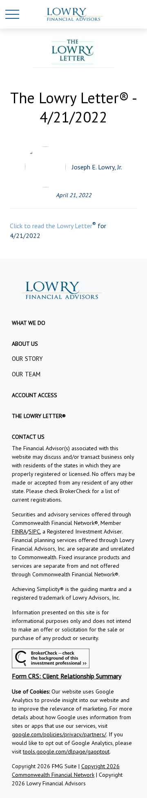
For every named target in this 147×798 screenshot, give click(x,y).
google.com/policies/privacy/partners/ (59, 734)
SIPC (34, 531)
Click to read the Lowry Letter (51, 226)
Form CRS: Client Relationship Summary (66, 676)
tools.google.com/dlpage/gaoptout (66, 751)
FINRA (19, 531)
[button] (28, 323)
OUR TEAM (26, 374)
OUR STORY (27, 358)
